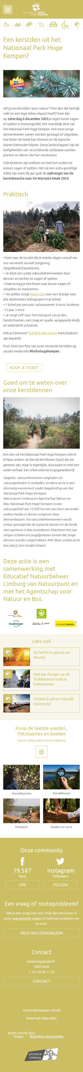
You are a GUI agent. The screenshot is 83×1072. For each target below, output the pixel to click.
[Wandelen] (6, 24)
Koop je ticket (24, 367)
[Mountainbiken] (30, 24)
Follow (60, 884)
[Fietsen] (18, 24)
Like (22, 884)
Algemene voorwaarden (47, 1036)
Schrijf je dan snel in (43, 333)
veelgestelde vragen (27, 918)
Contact (41, 981)
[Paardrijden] (41, 24)
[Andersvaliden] (65, 24)
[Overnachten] (53, 24)
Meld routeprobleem (41, 933)
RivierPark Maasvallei (41, 1018)
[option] (41, 657)
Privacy (19, 1036)
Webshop (41, 752)
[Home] (35, 9)
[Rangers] (77, 24)
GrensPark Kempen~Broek (41, 1010)
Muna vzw (37, 294)
